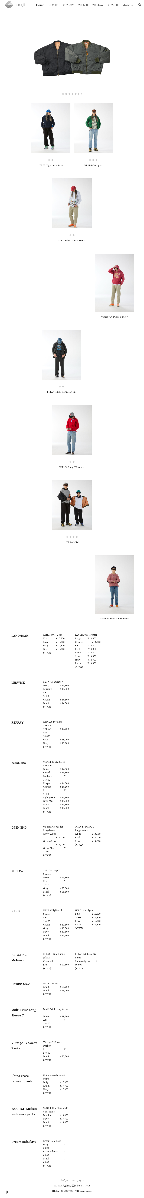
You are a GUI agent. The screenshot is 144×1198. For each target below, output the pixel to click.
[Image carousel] (72, 62)
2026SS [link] (53, 5)
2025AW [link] (68, 5)
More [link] (126, 5)
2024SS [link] (113, 5)
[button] (140, 5)
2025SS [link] (83, 5)
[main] (72, 17)
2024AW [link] (97, 5)
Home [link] (40, 5)
